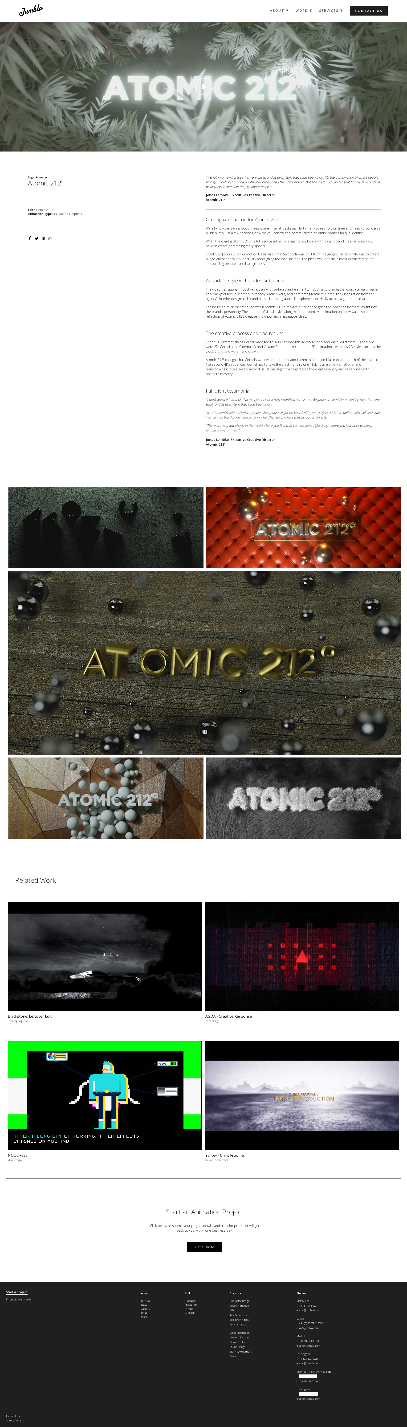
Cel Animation (238, 1324)
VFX (232, 1310)
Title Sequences (238, 1315)
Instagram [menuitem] (191, 1304)
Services (235, 1293)
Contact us (368, 10)
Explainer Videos (239, 1319)
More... (234, 1356)
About (145, 1293)
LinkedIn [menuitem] (190, 1312)
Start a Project (17, 1292)
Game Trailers (238, 1342)
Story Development (241, 1351)
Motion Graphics (239, 1337)
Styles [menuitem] (144, 1312)
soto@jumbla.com (309, 1345)
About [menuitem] (277, 10)
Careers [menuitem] (145, 1308)
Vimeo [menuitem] (189, 1308)
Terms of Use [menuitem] (13, 1416)
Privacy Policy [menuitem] (13, 1420)
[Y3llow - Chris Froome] (302, 1103)
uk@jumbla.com (309, 1328)
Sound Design (237, 1347)
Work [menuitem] (302, 10)
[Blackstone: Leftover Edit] (104, 964)
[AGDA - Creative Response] (302, 964)
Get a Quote (204, 1247)
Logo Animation (239, 1305)
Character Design (240, 1301)
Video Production (240, 1332)
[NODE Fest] (104, 1103)
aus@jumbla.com (309, 1310)
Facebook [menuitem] (190, 1300)
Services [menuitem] (328, 10)
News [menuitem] (144, 1304)
